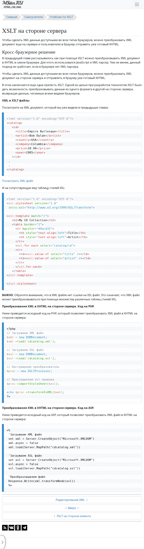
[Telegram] (24, 527)
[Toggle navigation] (137, 4)
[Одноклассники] (18, 527)
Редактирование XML (71, 500)
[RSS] (5, 527)
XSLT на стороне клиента (73, 516)
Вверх (72, 508)
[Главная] (14, 4)
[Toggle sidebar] (2, 542)
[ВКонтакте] (11, 527)
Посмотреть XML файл (17, 181)
